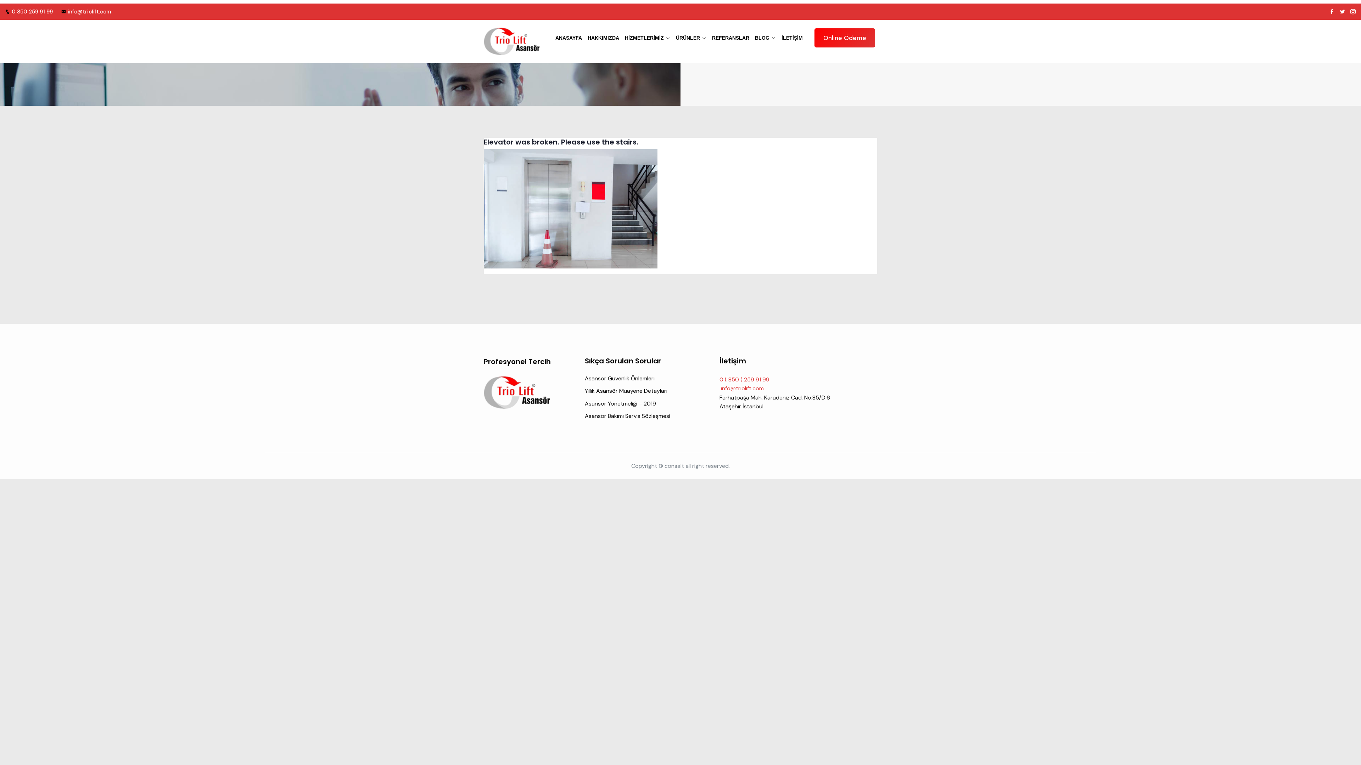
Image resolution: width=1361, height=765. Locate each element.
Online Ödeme (844, 38)
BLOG (762, 38)
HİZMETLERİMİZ (644, 38)
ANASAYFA (568, 38)
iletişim (792, 38)
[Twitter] (1342, 11)
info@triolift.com (89, 11)
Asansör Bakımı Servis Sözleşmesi (627, 416)
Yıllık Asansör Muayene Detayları (626, 391)
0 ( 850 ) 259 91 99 (744, 379)
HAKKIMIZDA (603, 38)
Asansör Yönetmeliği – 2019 (620, 403)
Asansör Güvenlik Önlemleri (620, 378)
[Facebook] (1331, 11)
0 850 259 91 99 (32, 11)
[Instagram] (1353, 11)
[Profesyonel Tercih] (512, 41)
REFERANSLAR (730, 38)
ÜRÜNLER (688, 38)
